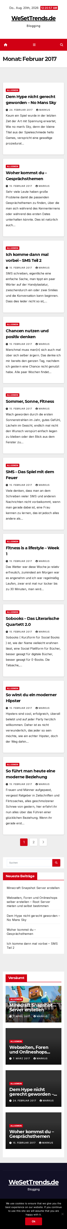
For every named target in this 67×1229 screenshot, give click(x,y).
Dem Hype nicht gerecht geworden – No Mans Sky (31, 1094)
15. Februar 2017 (21, 186)
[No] (62, 1214)
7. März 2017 (22, 1058)
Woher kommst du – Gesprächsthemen (31, 1134)
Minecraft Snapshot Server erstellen (33, 888)
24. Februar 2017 (21, 109)
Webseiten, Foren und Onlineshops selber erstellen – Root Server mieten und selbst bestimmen (32, 902)
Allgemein (12, 90)
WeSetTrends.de (33, 18)
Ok (33, 1221)
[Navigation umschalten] (34, 45)
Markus (44, 109)
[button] (61, 45)
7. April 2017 (22, 1016)
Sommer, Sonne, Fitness (30, 401)
